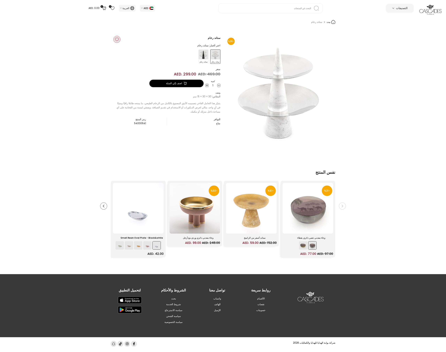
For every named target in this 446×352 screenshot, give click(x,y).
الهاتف (217, 304)
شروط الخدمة (173, 304)
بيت (329, 22)
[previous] (342, 206)
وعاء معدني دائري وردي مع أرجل (198, 237)
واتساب (217, 298)
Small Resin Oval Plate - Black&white (142, 237)
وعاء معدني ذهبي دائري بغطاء (311, 237)
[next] (103, 206)
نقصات (260, 304)
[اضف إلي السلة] (287, 229)
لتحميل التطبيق (130, 290)
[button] (116, 39)
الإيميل (217, 310)
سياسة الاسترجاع (173, 310)
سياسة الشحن (173, 316)
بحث (173, 298)
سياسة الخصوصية (173, 322)
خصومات (261, 310)
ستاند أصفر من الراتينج (255, 237)
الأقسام (261, 298)
